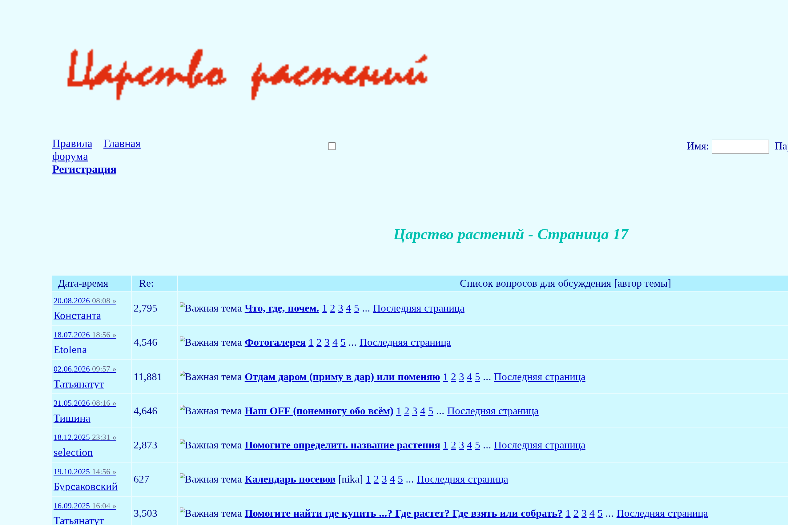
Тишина (72, 418)
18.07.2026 (85, 335)
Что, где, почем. (282, 308)
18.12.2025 (85, 437)
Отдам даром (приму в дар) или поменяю (342, 376)
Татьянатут (79, 384)
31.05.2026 (85, 403)
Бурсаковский (86, 486)
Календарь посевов (290, 479)
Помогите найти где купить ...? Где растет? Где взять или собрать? (404, 513)
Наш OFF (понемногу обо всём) (319, 410)
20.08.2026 (85, 300)
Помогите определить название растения (342, 445)
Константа (77, 315)
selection (73, 452)
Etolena (70, 349)
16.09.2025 (85, 506)
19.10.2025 (85, 471)
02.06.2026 (85, 369)
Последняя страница (418, 308)
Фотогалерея (275, 342)
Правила (72, 143)
